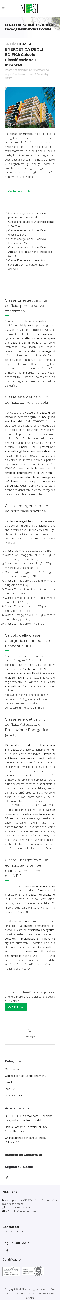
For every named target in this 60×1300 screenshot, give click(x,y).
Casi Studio (12, 1069)
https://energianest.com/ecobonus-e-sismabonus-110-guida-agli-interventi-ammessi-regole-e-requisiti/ (27, 699)
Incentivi (10, 1089)
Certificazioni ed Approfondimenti (25, 1075)
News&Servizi (36, 74)
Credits (30, 1297)
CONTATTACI (16, 1006)
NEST (8, 78)
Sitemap (25, 1293)
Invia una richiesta (12, 1231)
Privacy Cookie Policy (43, 1293)
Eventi (9, 1082)
